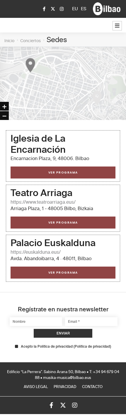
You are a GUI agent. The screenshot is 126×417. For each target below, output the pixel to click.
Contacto (92, 387)
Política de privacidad (92, 346)
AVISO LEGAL (36, 387)
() (66, 346)
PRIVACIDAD (65, 387)
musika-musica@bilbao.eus (67, 378)
